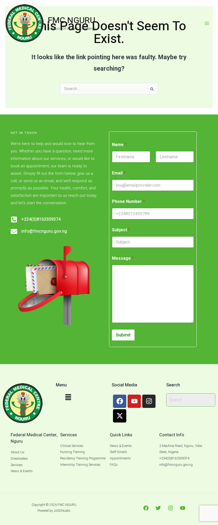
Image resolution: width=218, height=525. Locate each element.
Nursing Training (72, 452)
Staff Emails (118, 452)
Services (17, 465)
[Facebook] (146, 508)
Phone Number (128, 201)
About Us (17, 452)
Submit (123, 335)
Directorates (19, 458)
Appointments (120, 458)
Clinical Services (71, 446)
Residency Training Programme (83, 458)
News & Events (22, 471)
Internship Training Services (80, 465)
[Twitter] (158, 508)
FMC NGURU (71, 20)
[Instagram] (170, 508)
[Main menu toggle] (207, 23)
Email (118, 173)
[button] (68, 398)
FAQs (114, 465)
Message (123, 258)
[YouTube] (182, 508)
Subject (121, 229)
